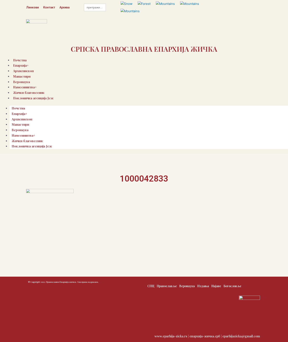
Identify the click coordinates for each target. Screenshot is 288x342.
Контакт (49, 7)
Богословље (232, 286)
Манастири (22, 76)
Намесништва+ (23, 135)
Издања (203, 286)
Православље (167, 286)
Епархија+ (19, 114)
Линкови (32, 7)
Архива (64, 7)
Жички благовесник (27, 141)
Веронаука (20, 130)
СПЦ (150, 286)
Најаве (216, 286)
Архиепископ (22, 119)
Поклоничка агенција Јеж (33, 98)
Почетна (18, 108)
